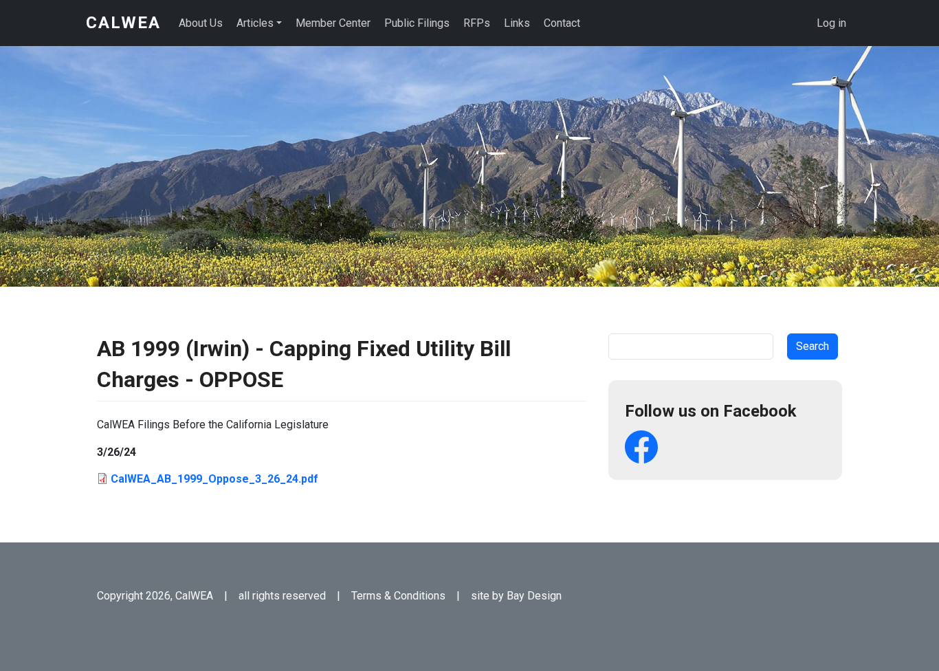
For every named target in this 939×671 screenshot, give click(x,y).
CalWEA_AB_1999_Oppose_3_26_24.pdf (214, 478)
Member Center (333, 23)
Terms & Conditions (398, 595)
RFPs (476, 23)
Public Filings (417, 23)
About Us (201, 23)
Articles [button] (255, 23)
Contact (562, 23)
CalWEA (123, 22)
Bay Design (534, 595)
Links (517, 23)
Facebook (641, 446)
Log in (831, 23)
